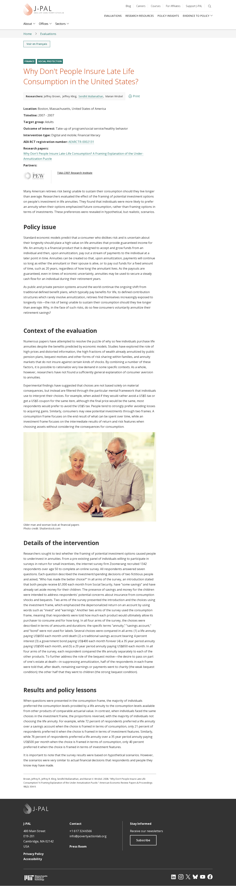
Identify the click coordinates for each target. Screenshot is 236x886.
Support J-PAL (194, 6)
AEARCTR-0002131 (81, 142)
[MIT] (35, 877)
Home (27, 34)
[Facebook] (210, 876)
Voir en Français (37, 44)
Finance (29, 61)
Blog (128, 6)
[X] (188, 876)
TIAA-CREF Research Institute (74, 173)
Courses (156, 6)
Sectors (60, 24)
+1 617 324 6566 (81, 831)
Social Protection (50, 61)
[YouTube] (202, 876)
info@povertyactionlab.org (88, 836)
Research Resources (139, 15)
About (27, 24)
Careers (140, 6)
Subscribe (143, 840)
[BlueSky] (195, 876)
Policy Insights (168, 15)
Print (136, 96)
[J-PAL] (43, 10)
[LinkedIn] (173, 876)
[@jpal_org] (180, 876)
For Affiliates (173, 6)
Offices (43, 24)
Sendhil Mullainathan (91, 96)
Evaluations (113, 15)
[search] (209, 6)
